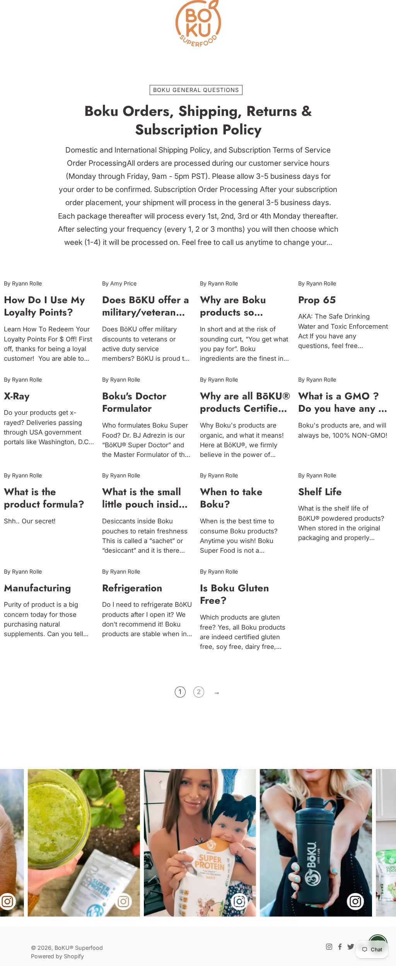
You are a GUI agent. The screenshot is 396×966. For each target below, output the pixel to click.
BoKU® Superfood (79, 947)
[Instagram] (329, 947)
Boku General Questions (196, 90)
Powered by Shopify (57, 956)
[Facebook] (339, 947)
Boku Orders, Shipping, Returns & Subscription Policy (198, 120)
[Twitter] (350, 947)
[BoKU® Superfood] (198, 23)
